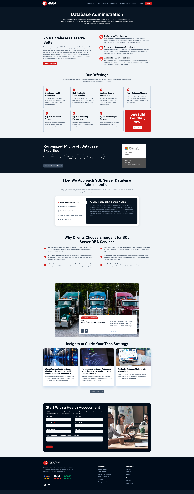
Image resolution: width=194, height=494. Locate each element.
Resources (129, 478)
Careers (128, 471)
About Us (128, 469)
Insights (128, 480)
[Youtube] (49, 484)
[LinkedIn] (44, 484)
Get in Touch (137, 127)
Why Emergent (130, 466)
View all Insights (95, 391)
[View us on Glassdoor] (67, 477)
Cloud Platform (102, 471)
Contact (148, 3)
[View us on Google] (47, 477)
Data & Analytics (102, 469)
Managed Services (103, 482)
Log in (141, 3)
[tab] (70, 202)
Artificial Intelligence (104, 476)
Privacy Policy (91, 492)
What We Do (101, 466)
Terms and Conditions (101, 492)
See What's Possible (50, 63)
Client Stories (130, 483)
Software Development (104, 474)
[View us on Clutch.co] (57, 477)
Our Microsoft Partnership (52, 166)
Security (100, 479)
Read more (113, 331)
